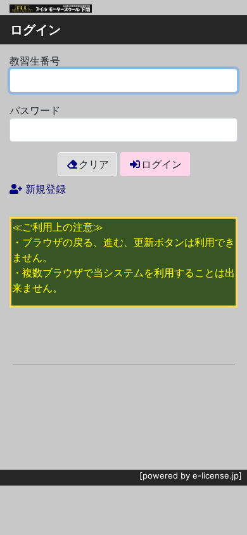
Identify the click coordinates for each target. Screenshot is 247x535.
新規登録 (45, 189)
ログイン (161, 164)
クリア (94, 164)
